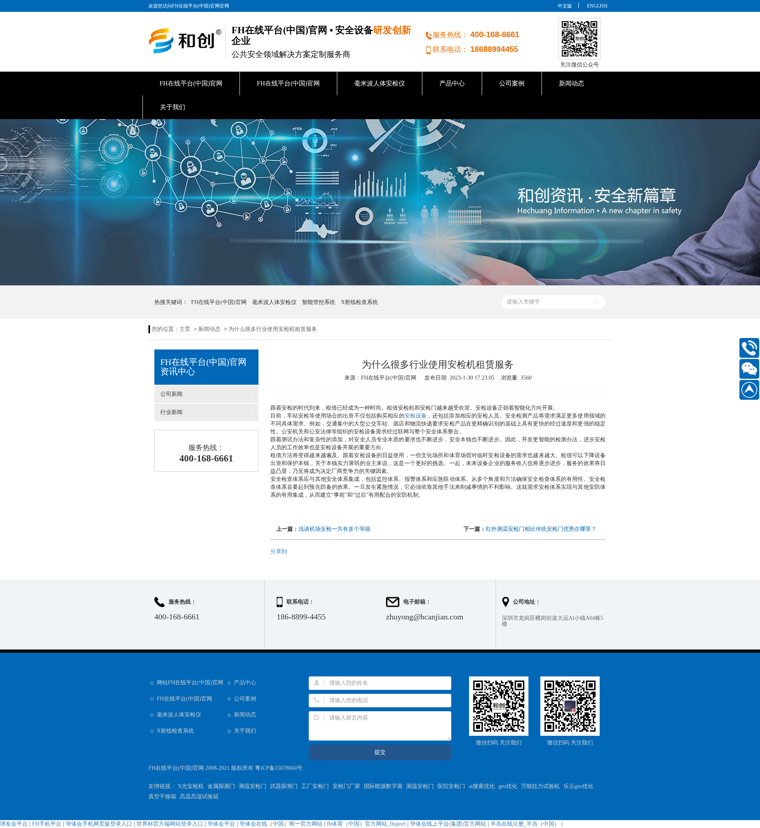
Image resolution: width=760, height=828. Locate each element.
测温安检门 (252, 786)
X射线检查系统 (359, 302)
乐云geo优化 (578, 786)
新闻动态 (571, 83)
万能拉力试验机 (540, 786)
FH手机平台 (46, 824)
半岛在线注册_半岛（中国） (525, 824)
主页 (184, 329)
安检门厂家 (346, 786)
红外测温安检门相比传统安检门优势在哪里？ (541, 529)
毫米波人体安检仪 (379, 83)
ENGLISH (597, 6)
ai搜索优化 (482, 786)
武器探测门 (284, 786)
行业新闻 (207, 412)
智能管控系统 (318, 302)
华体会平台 (221, 824)
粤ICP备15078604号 (278, 768)
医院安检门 (451, 786)
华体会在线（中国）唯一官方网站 (281, 824)
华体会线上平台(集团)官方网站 (448, 824)
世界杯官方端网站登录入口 (170, 824)
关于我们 (172, 107)
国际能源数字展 (383, 786)
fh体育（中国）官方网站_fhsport (366, 824)
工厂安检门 (315, 786)
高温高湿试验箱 (199, 797)
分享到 (278, 552)
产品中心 (452, 83)
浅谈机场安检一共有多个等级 (334, 529)
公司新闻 (207, 394)
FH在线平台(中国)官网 (191, 83)
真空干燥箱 (162, 797)
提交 (380, 752)
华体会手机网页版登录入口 (99, 824)
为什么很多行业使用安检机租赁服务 (272, 329)
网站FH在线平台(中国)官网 (190, 683)
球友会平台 (14, 824)
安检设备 (416, 416)
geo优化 (507, 786)
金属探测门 (221, 786)
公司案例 (511, 83)
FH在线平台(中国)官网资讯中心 (203, 366)
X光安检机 (191, 786)
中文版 (565, 6)
